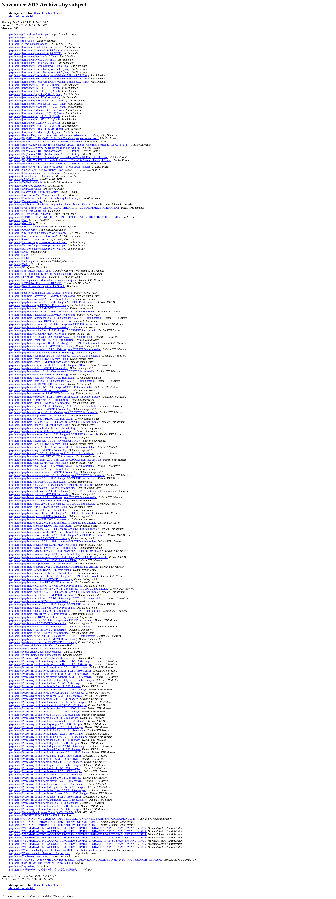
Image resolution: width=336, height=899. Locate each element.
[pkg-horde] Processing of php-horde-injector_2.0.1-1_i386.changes (46, 733)
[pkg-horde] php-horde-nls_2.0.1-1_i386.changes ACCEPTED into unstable (51, 484)
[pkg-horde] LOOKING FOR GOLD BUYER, (35, 283)
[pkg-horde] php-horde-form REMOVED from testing (38, 399)
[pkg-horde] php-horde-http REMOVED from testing (38, 415)
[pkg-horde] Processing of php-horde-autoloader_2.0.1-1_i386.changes (48, 689)
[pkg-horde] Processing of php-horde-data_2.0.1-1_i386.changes (44, 711)
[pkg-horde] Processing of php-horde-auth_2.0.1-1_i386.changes (44, 686)
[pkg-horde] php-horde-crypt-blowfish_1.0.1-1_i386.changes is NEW (47, 365)
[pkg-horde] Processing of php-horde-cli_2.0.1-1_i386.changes (43, 698)
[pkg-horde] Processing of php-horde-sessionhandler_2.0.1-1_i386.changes (50, 670)
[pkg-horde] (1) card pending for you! (29, 34)
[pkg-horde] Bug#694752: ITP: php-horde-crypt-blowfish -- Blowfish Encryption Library (58, 157)
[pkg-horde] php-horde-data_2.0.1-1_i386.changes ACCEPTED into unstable (51, 371)
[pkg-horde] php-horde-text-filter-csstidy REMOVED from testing (45, 585)
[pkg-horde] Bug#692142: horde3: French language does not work (45, 141)
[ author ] (48, 13)
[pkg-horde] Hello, (19, 264)
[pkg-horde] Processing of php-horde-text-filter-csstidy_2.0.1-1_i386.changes (51, 680)
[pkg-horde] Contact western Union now (31, 176)
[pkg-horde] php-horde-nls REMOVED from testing (37, 481)
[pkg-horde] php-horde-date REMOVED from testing (38, 374)
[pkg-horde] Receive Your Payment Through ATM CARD (41, 812)
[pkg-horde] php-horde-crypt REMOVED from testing (38, 361)
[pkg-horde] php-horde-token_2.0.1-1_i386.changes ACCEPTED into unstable (52, 604)
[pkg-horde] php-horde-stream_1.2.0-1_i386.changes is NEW (42, 560)
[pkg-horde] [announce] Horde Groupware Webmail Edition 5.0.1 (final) (48, 78)
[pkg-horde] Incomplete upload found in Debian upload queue (43, 280)
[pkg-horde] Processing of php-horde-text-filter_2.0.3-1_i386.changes (47, 790)
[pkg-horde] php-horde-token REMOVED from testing (39, 601)
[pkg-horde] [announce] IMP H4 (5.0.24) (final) (35, 84)
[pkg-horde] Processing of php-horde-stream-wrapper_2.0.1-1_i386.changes (50, 676)
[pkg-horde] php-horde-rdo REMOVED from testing (38, 506)
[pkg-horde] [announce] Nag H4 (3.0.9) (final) (34, 116)
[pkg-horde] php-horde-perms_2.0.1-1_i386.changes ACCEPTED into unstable (52, 497)
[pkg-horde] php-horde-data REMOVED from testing (38, 368)
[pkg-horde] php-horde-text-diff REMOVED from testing (40, 579)
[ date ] (58, 13)
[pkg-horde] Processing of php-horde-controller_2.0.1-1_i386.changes (47, 708)
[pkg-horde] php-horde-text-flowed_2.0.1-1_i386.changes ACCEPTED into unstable (55, 598)
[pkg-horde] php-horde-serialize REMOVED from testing (40, 525)
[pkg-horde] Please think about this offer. (31, 645)
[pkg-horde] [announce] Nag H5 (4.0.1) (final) (34, 119)
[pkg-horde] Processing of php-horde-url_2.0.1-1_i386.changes (43, 802)
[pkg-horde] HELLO (20, 258)
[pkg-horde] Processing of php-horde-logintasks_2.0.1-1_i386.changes (47, 746)
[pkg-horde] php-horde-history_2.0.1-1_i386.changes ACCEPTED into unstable (53, 412)
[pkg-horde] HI (17, 267)
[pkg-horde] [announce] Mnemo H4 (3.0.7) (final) (36, 109)
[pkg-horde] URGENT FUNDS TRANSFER (34, 815)
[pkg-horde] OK (17, 289)
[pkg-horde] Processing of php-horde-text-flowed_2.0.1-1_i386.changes (48, 793)
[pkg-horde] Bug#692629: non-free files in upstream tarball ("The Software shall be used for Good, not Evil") (69, 144)
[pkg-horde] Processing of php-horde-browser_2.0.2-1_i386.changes (46, 692)
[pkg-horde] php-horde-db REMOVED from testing (37, 383)
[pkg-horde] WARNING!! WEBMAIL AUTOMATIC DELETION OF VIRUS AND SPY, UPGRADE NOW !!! (72, 818)
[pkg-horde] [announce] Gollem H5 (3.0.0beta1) (35, 50)
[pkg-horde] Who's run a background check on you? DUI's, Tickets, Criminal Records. (56, 850)
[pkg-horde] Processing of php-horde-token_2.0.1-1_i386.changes (45, 796)
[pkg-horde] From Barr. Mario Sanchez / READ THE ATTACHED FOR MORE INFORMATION (64, 207)
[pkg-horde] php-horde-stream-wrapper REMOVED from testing (44, 554)
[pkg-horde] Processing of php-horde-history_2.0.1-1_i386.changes (45, 727)
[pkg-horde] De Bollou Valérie (25, 182)
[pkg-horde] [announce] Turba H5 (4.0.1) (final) (35, 132)
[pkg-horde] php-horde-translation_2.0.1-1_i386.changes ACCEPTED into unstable (55, 610)
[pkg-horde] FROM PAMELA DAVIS (30, 213)
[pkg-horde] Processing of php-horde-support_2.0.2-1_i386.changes (46, 783)
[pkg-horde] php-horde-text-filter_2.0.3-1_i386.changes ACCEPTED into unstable (54, 591)
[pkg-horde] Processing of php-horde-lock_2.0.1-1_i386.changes (44, 739)
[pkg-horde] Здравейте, (22, 866)
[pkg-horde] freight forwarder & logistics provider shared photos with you (49, 204)
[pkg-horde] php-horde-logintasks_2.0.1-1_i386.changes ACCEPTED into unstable (55, 459)
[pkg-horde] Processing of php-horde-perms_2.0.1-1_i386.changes (45, 761)
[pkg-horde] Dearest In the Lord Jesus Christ (33, 191)
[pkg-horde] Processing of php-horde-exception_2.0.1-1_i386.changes (47, 720)
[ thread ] (38, 13)
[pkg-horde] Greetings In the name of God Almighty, (37, 232)
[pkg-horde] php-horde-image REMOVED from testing (39, 424)
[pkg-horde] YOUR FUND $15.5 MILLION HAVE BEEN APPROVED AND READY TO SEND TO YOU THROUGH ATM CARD (85, 859)
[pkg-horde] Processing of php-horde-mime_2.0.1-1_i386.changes (45, 755)
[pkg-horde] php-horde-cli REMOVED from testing (37, 333)
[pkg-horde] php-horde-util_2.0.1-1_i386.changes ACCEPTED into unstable (51, 626)
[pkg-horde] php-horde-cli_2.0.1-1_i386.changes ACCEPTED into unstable (50, 336)
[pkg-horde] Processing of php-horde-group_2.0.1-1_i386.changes (45, 724)
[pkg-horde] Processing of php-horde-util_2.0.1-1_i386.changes (43, 806)
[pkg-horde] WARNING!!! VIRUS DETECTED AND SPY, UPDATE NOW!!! (53, 821)
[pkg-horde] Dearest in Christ (24, 188)
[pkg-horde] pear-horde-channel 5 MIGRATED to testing (40, 292)
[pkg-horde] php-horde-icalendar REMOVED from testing (41, 418)
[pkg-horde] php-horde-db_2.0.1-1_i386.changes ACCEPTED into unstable (50, 387)
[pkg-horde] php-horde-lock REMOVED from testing (38, 443)
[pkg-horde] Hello (18, 251)
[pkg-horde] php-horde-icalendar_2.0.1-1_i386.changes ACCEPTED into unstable (54, 421)
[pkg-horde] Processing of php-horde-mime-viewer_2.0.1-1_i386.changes (49, 752)
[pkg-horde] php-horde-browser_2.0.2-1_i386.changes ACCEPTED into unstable (53, 324)
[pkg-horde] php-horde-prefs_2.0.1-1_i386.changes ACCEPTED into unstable (52, 503)
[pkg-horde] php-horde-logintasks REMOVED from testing (41, 456)
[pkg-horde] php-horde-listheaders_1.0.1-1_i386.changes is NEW (45, 440)
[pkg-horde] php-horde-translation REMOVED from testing (41, 607)
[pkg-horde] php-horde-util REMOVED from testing (37, 623)
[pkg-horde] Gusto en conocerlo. (26, 239)
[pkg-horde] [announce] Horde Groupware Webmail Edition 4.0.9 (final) (48, 75)
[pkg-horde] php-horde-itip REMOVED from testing (37, 437)
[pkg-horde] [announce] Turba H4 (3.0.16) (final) (36, 128)
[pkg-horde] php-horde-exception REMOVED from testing (41, 393)
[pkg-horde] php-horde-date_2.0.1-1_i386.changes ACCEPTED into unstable (51, 380)
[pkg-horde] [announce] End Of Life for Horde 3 (35, 46)
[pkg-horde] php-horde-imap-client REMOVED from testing (42, 428)
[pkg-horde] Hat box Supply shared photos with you (37, 242)
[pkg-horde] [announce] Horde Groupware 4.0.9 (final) (39, 65)
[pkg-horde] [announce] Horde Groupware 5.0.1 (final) (39, 69)
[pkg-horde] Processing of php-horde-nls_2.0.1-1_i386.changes (43, 758)
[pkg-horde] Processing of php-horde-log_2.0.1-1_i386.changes (43, 743)
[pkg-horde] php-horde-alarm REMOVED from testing (39, 298)
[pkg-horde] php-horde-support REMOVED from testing (40, 563)
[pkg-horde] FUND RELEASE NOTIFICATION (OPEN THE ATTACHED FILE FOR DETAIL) (64, 217)
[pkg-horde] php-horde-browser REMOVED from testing (40, 320)
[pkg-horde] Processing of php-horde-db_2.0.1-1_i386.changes (43, 717)
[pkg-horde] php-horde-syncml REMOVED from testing (40, 569)
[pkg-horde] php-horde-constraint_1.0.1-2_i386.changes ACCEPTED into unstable (54, 349)
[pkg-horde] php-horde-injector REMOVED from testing (40, 431)
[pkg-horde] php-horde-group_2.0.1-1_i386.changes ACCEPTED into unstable (52, 406)
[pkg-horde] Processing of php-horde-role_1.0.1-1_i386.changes (44, 768)
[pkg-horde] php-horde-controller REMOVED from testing (41, 352)
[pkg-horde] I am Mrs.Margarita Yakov (30, 270)
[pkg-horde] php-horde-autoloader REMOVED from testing (41, 314)
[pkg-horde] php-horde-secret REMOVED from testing (39, 519)
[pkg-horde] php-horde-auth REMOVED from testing (38, 308)
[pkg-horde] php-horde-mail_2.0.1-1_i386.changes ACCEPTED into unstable (51, 465)
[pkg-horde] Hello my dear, (23, 261)
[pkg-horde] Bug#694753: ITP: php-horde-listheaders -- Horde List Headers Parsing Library (59, 160)
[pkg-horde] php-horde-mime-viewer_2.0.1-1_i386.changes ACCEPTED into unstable (56, 475)
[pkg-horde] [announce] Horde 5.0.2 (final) (32, 62)
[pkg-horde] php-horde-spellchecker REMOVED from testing (43, 544)
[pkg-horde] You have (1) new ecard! (29, 856)
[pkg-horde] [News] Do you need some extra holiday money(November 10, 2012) (54, 135)
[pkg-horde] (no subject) (22, 37)
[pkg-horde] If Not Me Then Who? (28, 276)
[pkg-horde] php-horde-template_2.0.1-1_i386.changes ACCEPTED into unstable (54, 576)
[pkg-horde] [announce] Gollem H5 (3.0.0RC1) (35, 53)
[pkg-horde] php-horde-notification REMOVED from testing (42, 487)
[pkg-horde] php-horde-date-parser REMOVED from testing (42, 377)
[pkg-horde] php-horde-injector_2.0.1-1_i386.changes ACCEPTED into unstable (53, 434)
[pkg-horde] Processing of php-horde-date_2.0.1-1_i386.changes (44, 714)
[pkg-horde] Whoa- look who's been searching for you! (39, 853)
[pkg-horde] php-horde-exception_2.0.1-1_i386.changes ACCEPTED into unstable (54, 396)
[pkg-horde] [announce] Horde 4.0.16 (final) (33, 56)
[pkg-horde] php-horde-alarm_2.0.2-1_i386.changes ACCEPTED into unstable (52, 302)
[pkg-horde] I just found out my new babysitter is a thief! (40, 273)
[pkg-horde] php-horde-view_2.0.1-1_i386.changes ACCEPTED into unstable (52, 635)
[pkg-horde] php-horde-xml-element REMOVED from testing (43, 639)
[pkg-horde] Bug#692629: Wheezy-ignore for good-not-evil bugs (44, 147)
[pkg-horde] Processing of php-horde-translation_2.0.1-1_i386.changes (47, 799)
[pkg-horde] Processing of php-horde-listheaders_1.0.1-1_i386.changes (48, 736)
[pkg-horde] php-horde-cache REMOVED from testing (39, 327)
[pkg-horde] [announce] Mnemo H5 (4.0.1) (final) (36, 113)
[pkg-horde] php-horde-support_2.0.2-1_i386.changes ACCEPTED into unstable (53, 566)
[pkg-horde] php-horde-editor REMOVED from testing (39, 390)
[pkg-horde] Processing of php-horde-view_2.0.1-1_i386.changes (44, 809)
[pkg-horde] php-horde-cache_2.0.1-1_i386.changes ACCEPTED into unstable (52, 330)
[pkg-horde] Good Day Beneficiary (28, 226)
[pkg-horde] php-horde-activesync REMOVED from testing (41, 295)
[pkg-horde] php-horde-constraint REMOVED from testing (41, 346)
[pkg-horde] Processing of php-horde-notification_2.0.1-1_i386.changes (48, 667)
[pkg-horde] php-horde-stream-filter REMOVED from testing (42, 547)
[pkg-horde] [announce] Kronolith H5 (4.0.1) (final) (37, 103)
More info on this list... (21, 16)
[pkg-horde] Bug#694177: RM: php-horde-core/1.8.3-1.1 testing (44, 150)
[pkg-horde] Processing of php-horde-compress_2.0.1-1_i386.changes (47, 702)
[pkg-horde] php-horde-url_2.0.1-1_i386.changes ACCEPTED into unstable (50, 620)
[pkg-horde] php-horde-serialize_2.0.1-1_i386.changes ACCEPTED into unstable (53, 528)
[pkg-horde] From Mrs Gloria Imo (27, 210)
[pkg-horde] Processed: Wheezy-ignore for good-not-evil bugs (43, 657)
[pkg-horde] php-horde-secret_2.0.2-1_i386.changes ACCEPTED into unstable (52, 522)
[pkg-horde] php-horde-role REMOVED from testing (38, 509)
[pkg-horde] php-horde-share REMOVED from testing (39, 538)
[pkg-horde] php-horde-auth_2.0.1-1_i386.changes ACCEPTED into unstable (51, 311)
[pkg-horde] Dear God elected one (27, 185)
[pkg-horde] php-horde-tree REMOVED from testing (38, 613)
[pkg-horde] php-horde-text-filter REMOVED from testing (41, 582)
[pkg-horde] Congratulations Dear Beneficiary (34, 172)
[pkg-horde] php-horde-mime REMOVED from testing (39, 469)
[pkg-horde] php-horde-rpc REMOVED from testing (37, 516)
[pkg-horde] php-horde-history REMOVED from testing (39, 409)
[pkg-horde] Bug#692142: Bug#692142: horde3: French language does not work (53, 138)
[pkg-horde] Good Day (21, 223)
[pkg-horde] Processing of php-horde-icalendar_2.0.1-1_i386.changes (47, 730)
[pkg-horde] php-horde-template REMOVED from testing (40, 572)
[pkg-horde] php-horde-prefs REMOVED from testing (38, 500)
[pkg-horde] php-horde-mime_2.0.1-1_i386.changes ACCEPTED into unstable (52, 478)
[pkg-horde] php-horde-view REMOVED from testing (38, 632)
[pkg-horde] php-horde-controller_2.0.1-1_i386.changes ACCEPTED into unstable (54, 355)
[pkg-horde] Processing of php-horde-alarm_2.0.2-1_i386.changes (45, 683)
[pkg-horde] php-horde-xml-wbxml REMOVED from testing (42, 642)
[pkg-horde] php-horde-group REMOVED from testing (39, 402)
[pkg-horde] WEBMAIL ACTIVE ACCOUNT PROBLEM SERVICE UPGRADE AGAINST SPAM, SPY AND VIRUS (77, 828)
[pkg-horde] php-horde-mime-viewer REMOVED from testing (43, 472)
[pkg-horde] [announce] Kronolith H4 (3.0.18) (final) (38, 100)
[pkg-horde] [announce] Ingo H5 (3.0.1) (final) (34, 97)
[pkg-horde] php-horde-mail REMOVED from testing (38, 462)
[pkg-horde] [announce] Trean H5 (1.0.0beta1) (34, 122)
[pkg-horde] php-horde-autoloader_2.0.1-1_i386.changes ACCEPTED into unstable (55, 317)
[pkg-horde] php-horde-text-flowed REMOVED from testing (42, 595)
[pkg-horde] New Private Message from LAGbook (36, 286)
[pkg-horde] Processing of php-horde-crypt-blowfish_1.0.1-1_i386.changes (50, 661)
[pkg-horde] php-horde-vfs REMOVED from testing (37, 629)
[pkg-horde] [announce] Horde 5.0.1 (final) (32, 59)
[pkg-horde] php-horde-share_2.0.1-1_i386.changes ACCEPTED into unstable (52, 541)
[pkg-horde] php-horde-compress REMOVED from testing (41, 339)
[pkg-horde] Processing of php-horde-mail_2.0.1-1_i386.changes (44, 749)
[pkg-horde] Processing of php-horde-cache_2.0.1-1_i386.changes (45, 695)
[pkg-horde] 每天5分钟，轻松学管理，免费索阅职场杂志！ (44, 869)
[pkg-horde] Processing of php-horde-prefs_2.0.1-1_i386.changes (44, 765)
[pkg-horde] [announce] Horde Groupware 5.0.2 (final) (39, 72)
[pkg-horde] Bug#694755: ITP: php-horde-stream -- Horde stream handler (49, 166)
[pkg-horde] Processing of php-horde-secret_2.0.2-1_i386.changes (45, 771)
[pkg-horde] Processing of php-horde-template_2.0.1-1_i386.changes (46, 787)
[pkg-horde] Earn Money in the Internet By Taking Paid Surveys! (44, 198)
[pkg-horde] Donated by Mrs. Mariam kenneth (34, 195)
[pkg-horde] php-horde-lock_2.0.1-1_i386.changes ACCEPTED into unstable (51, 446)
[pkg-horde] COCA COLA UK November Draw (36, 169)
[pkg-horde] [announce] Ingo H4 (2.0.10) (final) (35, 94)
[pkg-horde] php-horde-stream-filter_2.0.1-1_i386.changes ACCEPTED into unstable (56, 550)
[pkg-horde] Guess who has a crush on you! (33, 235)
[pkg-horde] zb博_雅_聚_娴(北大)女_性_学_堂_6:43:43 (41, 862)
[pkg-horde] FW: (18, 220)
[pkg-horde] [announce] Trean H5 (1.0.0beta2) (34, 125)
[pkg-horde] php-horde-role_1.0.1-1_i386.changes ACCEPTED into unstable (51, 513)
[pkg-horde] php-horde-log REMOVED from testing (37, 450)
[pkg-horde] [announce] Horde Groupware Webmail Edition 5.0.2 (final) (48, 81)
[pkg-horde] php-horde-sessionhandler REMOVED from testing (44, 532)
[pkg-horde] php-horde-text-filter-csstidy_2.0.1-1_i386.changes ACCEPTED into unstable (58, 588)
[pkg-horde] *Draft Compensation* (28, 43)
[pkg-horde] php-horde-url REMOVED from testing (37, 617)
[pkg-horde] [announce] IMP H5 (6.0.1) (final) (34, 87)
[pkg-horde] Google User (22, 229)
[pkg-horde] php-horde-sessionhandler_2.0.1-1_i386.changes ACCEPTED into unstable (57, 535)
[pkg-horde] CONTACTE (23, 179)
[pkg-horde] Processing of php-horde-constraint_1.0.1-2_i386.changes (47, 705)
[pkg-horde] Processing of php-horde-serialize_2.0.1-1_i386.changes (46, 774)
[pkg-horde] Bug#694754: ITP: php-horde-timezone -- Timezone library (48, 163)
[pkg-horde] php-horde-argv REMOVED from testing (38, 305)
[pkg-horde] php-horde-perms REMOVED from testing (39, 494)
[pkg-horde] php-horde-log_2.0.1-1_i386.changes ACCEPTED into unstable (51, 453)
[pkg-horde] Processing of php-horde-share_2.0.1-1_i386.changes (45, 777)
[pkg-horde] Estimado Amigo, (25, 201)
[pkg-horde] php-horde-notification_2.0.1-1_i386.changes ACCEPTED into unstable (55, 491)
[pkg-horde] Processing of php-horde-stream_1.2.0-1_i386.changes (45, 780)
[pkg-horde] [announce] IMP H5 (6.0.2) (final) (34, 91)
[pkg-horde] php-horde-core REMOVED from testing (38, 358)
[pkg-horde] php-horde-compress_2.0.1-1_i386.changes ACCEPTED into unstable (54, 343)
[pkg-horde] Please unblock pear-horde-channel (35, 648)
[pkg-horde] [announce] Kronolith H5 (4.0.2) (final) (37, 106)
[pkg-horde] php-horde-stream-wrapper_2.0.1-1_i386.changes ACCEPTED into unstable (58, 557)
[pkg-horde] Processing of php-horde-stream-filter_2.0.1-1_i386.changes (48, 673)
